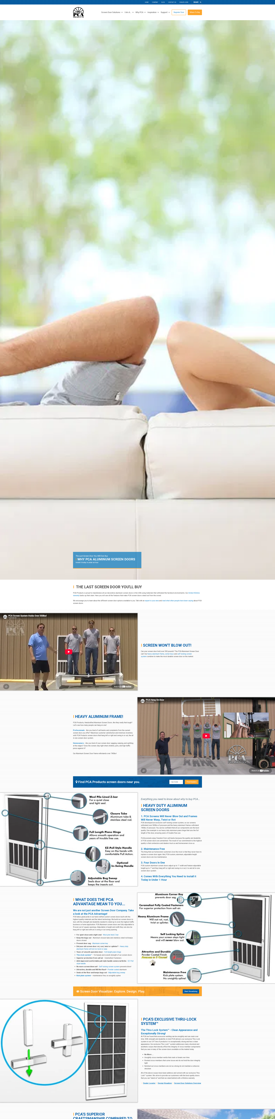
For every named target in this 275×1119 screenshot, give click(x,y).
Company (155, 2)
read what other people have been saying (177, 601)
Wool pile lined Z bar (110, 935)
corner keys (169, 654)
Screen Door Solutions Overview (187, 1083)
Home (147, 2)
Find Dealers (192, 782)
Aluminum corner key (100, 943)
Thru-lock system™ (84, 955)
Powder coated (113, 970)
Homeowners (78, 743)
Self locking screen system (109, 967)
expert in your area (152, 601)
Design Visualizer (165, 1083)
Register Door (179, 12)
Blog (163, 2)
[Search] (200, 2)
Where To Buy (195, 12)
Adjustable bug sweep (116, 973)
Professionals (79, 730)
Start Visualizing (190, 991)
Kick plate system (83, 976)
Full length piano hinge (112, 952)
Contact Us (172, 2)
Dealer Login (184, 2)
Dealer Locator (149, 1083)
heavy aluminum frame (155, 654)
